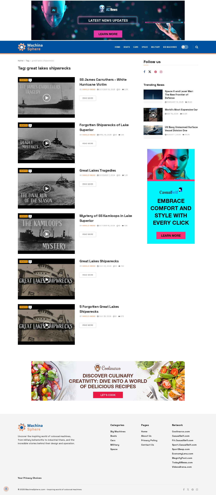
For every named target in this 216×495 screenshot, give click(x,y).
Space (145, 47)
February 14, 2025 (174, 102)
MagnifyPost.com (182, 458)
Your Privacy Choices (29, 478)
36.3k (187, 135)
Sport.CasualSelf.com (184, 444)
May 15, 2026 (172, 114)
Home (117, 47)
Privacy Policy (149, 440)
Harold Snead (88, 89)
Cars (135, 47)
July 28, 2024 (105, 316)
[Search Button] (196, 47)
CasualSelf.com (180, 435)
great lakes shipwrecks (43, 60)
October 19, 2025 (107, 89)
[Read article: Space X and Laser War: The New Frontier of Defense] (153, 96)
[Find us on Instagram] (161, 72)
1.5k (125, 226)
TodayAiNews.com (182, 462)
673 (122, 316)
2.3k (126, 89)
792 (122, 266)
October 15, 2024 (107, 226)
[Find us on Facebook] (144, 72)
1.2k (126, 175)
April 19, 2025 (105, 135)
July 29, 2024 (105, 266)
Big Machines (170, 47)
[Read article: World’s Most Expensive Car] (153, 114)
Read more (88, 98)
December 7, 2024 (107, 175)
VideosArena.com (182, 466)
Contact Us (147, 444)
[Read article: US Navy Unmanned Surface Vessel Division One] (153, 132)
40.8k (184, 114)
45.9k (189, 102)
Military (155, 47)
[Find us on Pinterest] (155, 72)
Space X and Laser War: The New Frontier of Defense (179, 94)
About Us (146, 435)
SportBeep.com (181, 449)
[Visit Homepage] (30, 47)
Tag (27, 60)
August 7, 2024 (173, 135)
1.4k (122, 135)
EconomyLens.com (182, 453)
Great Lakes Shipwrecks (99, 261)
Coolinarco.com (181, 431)
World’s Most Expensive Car (181, 109)
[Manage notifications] (6, 488)
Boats (127, 47)
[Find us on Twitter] (149, 72)
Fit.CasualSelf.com (182, 440)
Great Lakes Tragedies (98, 170)
